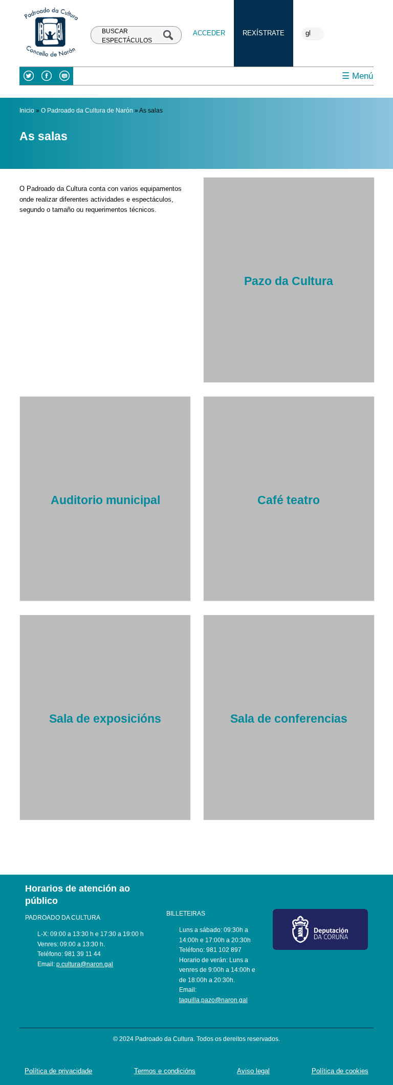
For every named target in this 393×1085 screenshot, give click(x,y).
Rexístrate (264, 33)
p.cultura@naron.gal (84, 964)
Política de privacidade (58, 1071)
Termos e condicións (164, 1071)
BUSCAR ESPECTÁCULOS (127, 35)
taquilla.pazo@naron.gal (213, 1000)
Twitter (28, 76)
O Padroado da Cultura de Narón (87, 110)
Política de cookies (340, 1071)
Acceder (209, 33)
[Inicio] (50, 57)
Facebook (46, 76)
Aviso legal (253, 1071)
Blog (64, 76)
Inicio (26, 110)
